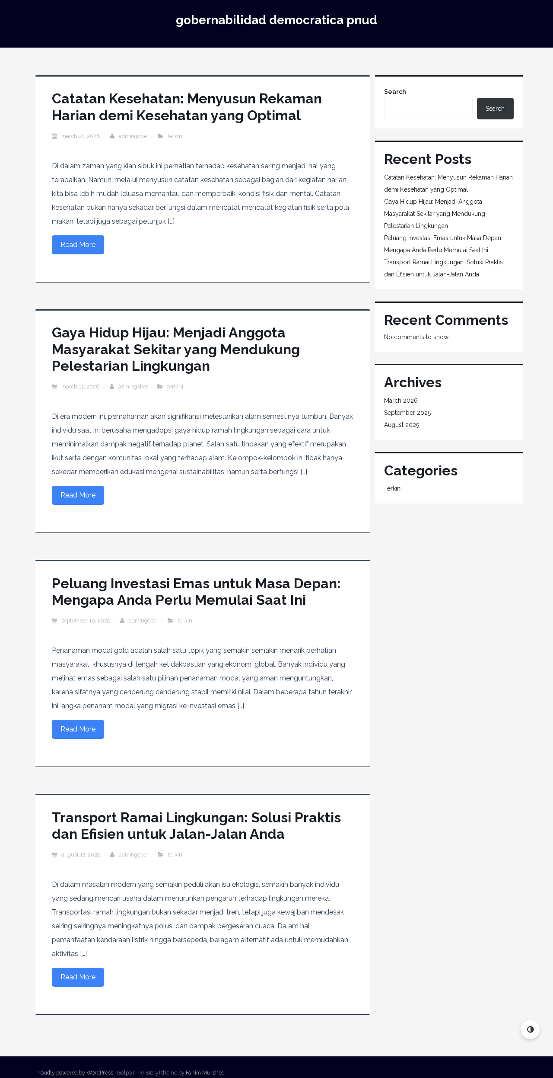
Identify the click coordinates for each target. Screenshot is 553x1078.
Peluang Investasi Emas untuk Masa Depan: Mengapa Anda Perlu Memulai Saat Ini (196, 591)
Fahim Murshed (205, 1072)
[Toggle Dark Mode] (530, 1029)
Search (395, 91)
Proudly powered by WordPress (74, 1072)
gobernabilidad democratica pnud (276, 20)
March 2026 (401, 400)
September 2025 (407, 412)
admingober (134, 136)
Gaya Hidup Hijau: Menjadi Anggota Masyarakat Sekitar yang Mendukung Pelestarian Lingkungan (176, 349)
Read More (77, 245)
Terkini (176, 136)
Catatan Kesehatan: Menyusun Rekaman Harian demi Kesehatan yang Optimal (187, 106)
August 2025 (401, 424)
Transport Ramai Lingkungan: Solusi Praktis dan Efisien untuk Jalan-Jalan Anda (196, 825)
